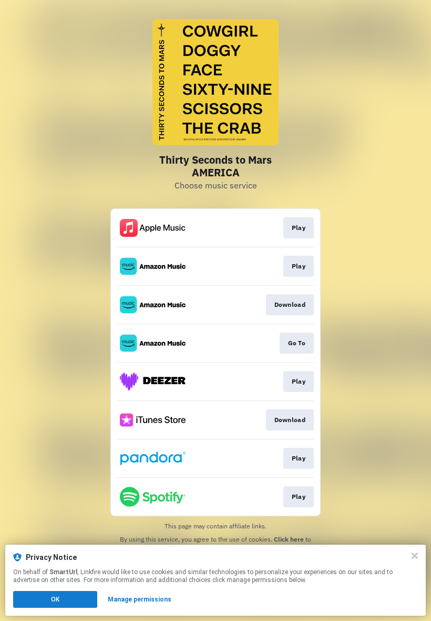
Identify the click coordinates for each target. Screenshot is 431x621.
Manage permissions (139, 599)
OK (55, 599)
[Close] (414, 555)
